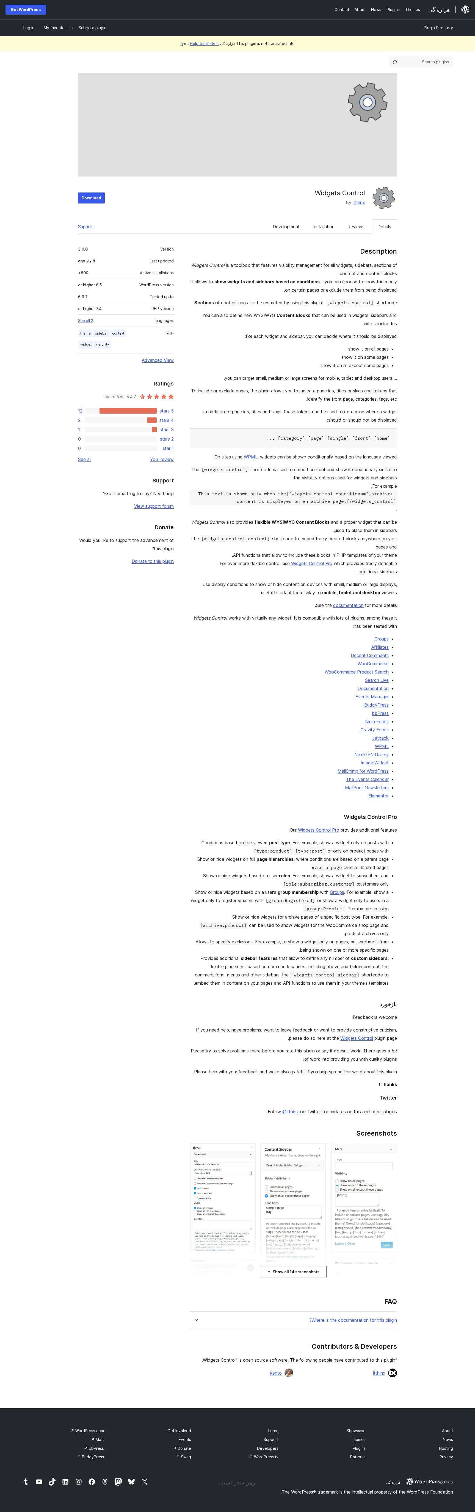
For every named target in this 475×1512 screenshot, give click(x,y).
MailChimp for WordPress (363, 771)
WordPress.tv (263, 1456)
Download (91, 198)
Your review (162, 459)
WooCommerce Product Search (357, 672)
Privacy (446, 1456)
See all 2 (85, 320)
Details (384, 226)
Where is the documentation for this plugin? (353, 1320)
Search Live (377, 680)
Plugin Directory (438, 27)
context (118, 333)
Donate (182, 1448)
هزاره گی (393, 1482)
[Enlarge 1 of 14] (389, 1150)
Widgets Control (356, 1038)
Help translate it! (200, 43)
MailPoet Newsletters (367, 787)
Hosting (446, 1448)
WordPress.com (87, 1430)
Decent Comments (370, 655)
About (447, 1430)
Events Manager (372, 696)
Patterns (358, 1456)
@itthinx (290, 1111)
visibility (102, 344)
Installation (324, 226)
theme (85, 333)
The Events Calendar (367, 779)
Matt (97, 1439)
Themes (358, 1439)
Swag (183, 1456)
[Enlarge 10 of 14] (248, 1265)
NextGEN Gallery (371, 754)
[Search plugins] (394, 61)
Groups (381, 639)
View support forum (154, 506)
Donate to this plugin (153, 561)
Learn (273, 1430)
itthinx (359, 202)
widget (86, 344)
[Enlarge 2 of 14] (389, 1264)
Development (286, 226)
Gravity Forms (374, 729)
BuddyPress (376, 705)
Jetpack (380, 738)
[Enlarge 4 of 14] (319, 1150)
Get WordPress (26, 9)
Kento (276, 1373)
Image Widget (375, 762)
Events (185, 1439)
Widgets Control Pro (311, 563)
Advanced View (158, 360)
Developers (267, 1448)
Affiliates (380, 647)
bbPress (380, 713)
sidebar (101, 333)
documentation (348, 605)
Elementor (378, 796)
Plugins (359, 1448)
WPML (251, 457)
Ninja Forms (377, 721)
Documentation (373, 688)
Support (86, 226)
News (448, 1439)
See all (84, 459)
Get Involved (179, 1430)
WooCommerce (373, 663)
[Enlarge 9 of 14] (248, 1150)
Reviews (355, 226)
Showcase (356, 1430)
